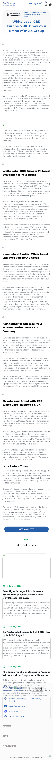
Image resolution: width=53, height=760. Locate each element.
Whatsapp (13, 711)
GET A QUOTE (34, 4)
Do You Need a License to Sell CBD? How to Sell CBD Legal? (26, 634)
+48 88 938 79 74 (16, 716)
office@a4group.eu (17, 706)
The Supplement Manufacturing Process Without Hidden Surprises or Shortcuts (26, 674)
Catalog (37, 688)
